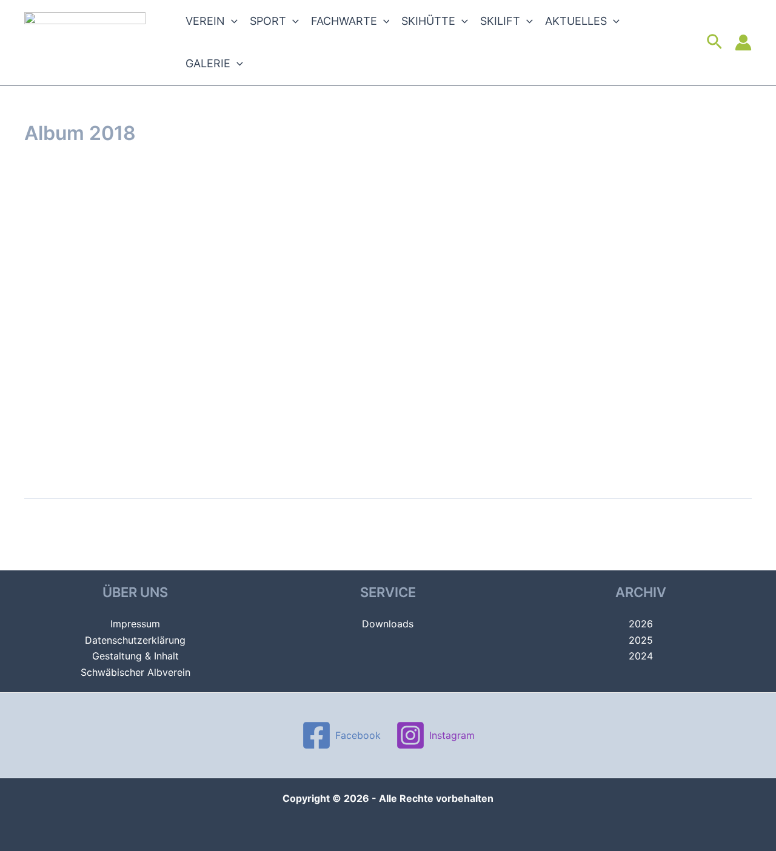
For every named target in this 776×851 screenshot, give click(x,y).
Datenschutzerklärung (135, 640)
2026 (641, 624)
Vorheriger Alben (70, 526)
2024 (641, 656)
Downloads (387, 624)
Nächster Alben (709, 526)
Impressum (135, 624)
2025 (641, 640)
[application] (231, 21)
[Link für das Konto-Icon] (743, 42)
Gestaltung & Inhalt (135, 656)
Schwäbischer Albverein (135, 672)
